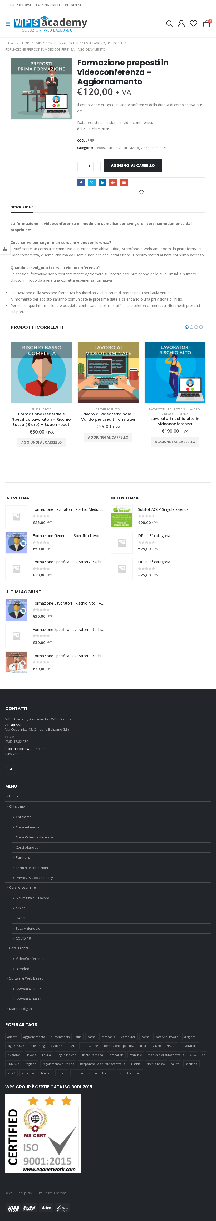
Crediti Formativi (108, 409)
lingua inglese (66, 1055)
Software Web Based (26, 978)
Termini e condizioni (32, 867)
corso (145, 1037)
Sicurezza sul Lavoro (123, 148)
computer (128, 1037)
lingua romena (92, 1055)
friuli (143, 1046)
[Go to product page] (41, 372)
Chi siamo (17, 806)
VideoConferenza (154, 148)
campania (108, 1037)
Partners (23, 857)
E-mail (124, 182)
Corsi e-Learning (29, 827)
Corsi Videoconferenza (34, 837)
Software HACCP (29, 999)
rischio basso (156, 1064)
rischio (136, 1064)
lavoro (31, 1055)
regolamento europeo (58, 1064)
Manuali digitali (21, 1008)
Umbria (77, 1073)
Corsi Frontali (19, 948)
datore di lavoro (166, 1037)
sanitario (191, 1064)
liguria (46, 1055)
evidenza (57, 1046)
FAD (72, 1046)
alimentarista (60, 1037)
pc (203, 1055)
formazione (89, 1046)
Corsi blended (27, 847)
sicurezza (28, 1073)
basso (91, 1037)
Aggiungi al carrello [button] (41, 442)
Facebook (81, 182)
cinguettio (92, 182)
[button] (9, 23)
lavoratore (189, 1046)
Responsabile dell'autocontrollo (102, 1064)
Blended (22, 968)
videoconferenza (101, 1073)
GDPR (20, 908)
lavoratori (14, 1055)
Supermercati (42, 409)
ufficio (61, 1073)
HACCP (21, 918)
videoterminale (130, 1073)
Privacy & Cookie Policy (34, 877)
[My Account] (181, 23)
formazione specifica (119, 1046)
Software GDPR (28, 989)
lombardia (116, 1055)
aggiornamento (34, 1037)
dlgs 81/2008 (15, 1046)
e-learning (37, 1046)
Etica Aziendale (28, 928)
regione (30, 1064)
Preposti (100, 148)
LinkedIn (102, 182)
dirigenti (190, 1037)
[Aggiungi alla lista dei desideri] (141, 192)
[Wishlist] (193, 23)
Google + (113, 182)
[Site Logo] (50, 24)
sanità (11, 1073)
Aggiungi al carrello (133, 165)
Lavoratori (157, 409)
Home (14, 796)
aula (78, 1037)
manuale (135, 1055)
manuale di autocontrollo (166, 1055)
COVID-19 (23, 938)
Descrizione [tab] (22, 207)
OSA (193, 1055)
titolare (46, 1073)
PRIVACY (13, 1064)
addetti (12, 1037)
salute (175, 1064)
